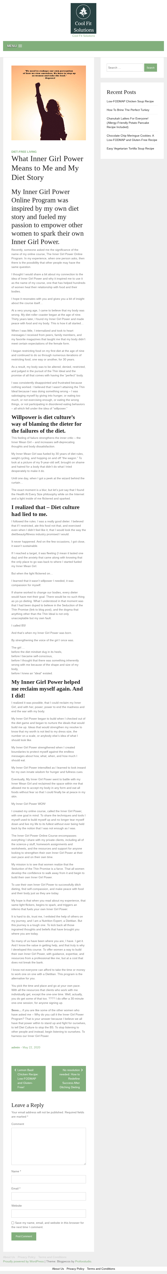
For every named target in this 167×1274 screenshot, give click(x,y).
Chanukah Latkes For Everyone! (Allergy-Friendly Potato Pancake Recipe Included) (128, 123)
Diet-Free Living (24, 151)
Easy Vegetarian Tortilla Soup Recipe (130, 148)
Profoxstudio (83, 1261)
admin (15, 1047)
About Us (9, 1257)
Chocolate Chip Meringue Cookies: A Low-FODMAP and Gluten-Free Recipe (132, 138)
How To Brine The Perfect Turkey (128, 109)
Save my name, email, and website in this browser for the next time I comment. (47, 1225)
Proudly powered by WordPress (24, 1261)
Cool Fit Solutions (83, 35)
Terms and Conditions (52, 1257)
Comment (17, 1124)
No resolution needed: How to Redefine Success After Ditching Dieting (69, 1078)
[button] (83, 46)
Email (15, 1188)
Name (16, 1171)
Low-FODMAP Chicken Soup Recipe (130, 101)
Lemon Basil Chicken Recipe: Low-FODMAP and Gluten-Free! (28, 1078)
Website (16, 1205)
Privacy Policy (26, 1257)
